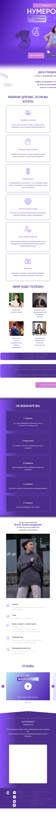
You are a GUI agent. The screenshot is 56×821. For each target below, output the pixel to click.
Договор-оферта (34, 802)
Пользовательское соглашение (38, 804)
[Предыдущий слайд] (2, 686)
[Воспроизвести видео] (28, 686)
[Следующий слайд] (53, 686)
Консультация (21, 793)
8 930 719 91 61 (38, 800)
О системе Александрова (24, 795)
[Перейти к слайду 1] (25, 702)
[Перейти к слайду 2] (26, 702)
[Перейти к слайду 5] (30, 702)
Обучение (21, 791)
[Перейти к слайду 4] (29, 702)
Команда (21, 797)
